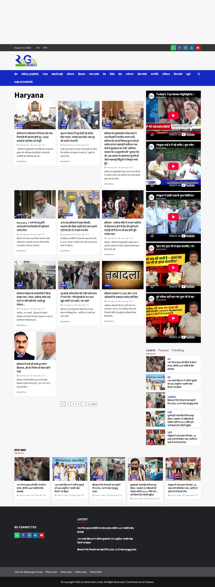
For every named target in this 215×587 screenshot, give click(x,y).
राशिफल (166, 74)
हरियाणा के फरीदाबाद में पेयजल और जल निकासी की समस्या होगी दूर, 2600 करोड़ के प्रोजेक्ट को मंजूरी (35, 137)
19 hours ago (75, 495)
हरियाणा (70, 74)
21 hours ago (151, 498)
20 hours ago (113, 495)
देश (104, 74)
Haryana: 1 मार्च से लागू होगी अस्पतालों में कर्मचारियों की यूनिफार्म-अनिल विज (33, 226)
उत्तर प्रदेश (94, 74)
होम (15, 74)
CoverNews (131, 581)
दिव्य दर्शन (178, 74)
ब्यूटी (188, 74)
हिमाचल (81, 74)
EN (38, 47)
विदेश (112, 74)
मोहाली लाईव (57, 74)
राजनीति (154, 74)
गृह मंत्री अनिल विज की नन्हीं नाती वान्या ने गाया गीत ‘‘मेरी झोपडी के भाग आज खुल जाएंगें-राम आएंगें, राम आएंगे (78, 297)
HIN (45, 47)
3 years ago (125, 167)
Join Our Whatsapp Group (28, 571)
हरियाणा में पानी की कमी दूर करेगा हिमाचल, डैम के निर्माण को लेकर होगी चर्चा (33, 367)
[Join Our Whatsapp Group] (173, 47)
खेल (120, 74)
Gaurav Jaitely (24, 495)
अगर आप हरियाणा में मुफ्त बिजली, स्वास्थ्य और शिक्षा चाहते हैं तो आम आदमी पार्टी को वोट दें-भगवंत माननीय (78, 226)
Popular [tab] (163, 350)
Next (94, 404)
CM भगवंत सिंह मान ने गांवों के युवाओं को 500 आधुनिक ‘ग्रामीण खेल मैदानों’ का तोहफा (182, 384)
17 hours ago (37, 495)
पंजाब (45, 74)
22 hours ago (188, 495)
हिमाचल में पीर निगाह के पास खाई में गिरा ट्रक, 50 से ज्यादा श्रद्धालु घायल (106, 488)
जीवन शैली (142, 74)
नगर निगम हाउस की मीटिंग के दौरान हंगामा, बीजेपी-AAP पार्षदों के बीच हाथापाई (182, 365)
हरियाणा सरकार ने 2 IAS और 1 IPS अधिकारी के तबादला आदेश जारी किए (121, 295)
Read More (21, 161)
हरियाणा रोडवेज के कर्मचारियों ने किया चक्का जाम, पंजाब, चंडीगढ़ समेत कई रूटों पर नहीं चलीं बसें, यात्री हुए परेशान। (34, 299)
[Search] (199, 74)
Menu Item (51, 571)
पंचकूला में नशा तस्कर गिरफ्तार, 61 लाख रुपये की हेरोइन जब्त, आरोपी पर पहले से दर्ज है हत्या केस (182, 439)
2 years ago (37, 145)
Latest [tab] (151, 350)
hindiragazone (24, 145)
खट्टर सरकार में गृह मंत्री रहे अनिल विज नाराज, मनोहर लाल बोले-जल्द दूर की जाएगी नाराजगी (77, 137)
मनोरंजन (129, 74)
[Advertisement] (94, 22)
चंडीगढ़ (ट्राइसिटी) (30, 74)
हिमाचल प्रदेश (171, 397)
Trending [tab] (177, 350)
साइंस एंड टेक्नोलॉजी (23, 82)
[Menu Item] (179, 47)
